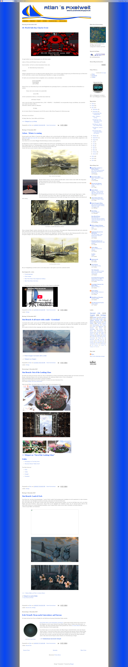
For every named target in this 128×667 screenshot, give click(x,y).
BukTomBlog (94, 290)
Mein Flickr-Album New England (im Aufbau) (35, 278)
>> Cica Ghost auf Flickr (27, 597)
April (94, 147)
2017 (93, 107)
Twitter (26, 471)
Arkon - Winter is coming (32, 133)
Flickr (26, 469)
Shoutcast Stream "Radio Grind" (32, 463)
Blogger (72, 664)
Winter (100, 327)
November (95, 111)
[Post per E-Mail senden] (58, 125)
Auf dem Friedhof (95, 298)
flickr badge (103, 72)
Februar (95, 151)
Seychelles (92, 329)
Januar (94, 153)
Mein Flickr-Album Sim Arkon (31, 281)
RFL (96, 341)
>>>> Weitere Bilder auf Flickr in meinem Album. (33, 593)
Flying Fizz (101, 338)
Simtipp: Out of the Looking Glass (35, 381)
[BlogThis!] (62, 125)
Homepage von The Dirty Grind (32, 461)
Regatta (98, 335)
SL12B (93, 336)
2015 (93, 158)
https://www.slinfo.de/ (97, 197)
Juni (94, 143)
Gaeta (91, 333)
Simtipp (27, 312)
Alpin (98, 339)
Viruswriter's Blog (95, 176)
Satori (102, 332)
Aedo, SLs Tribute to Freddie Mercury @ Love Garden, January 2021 (97, 272)
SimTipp (44, 21)
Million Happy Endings (97, 225)
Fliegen (104, 325)
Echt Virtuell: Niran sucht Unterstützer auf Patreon (42, 615)
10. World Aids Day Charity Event (35, 28)
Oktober (95, 135)
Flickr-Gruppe (28, 276)
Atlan (92, 354)
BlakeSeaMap (96, 325)
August (94, 139)
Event (94, 319)
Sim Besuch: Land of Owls (32, 496)
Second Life (28, 607)
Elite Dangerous (95, 345)
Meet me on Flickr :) (95, 286)
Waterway (101, 326)
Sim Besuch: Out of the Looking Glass (36, 372)
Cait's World (94, 190)
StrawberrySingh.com (96, 240)
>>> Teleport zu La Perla (29, 121)
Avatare (101, 319)
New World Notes (95, 216)
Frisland (96, 346)
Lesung (91, 341)
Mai (94, 145)
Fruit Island (97, 342)
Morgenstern (100, 330)
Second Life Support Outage (97, 199)
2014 (93, 160)
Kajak (97, 333)
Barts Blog (94, 211)
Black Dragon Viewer (32, 639)
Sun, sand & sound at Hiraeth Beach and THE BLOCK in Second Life (97, 171)
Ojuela (92, 255)
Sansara (92, 332)
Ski (98, 343)
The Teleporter (95, 270)
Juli (94, 141)
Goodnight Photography (97, 277)
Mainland (98, 322)
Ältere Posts (83, 650)
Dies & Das (93, 260)
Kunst (94, 326)
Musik (91, 330)
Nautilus (92, 327)
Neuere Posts (26, 650)
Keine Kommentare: (51, 125)
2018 (93, 105)
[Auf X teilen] (64, 125)
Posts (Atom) (58, 654)
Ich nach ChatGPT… (95, 212)
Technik (104, 335)
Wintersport (103, 343)
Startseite (25, 21)
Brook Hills (101, 341)
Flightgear (91, 346)
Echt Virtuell (94, 264)
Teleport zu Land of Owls (30, 596)
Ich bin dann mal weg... (96, 265)
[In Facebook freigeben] (65, 125)
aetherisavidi (94, 259)
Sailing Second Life (96, 320)
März (94, 149)
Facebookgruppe (29, 274)
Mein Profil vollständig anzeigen (97, 356)
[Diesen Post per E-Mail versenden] (61, 125)
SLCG (103, 342)
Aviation (98, 336)
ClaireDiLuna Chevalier (97, 297)
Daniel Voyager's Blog (97, 203)
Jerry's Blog (94, 247)
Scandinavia (92, 343)
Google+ (27, 474)
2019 (93, 103)
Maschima (92, 339)
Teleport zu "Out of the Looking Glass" (40, 455)
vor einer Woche (76, 625)
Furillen (93, 254)
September (95, 137)
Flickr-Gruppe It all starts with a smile (36, 355)
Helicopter (92, 335)
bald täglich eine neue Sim (31, 137)
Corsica (101, 329)
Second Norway (102, 323)
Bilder (91, 322)
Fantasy (102, 345)
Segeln (38, 21)
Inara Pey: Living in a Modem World (96, 168)
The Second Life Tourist (97, 302)
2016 (93, 156)
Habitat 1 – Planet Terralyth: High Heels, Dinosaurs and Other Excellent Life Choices (97, 192)
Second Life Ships (53, 21)
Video (102, 333)
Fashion (91, 342)
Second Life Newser (96, 183)
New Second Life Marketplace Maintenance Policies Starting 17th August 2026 (97, 205)
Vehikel (104, 317)
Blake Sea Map (62, 21)
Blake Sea (32, 21)
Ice (103, 339)
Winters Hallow (94, 303)
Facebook (27, 476)
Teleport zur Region (30, 359)
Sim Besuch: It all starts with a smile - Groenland (41, 320)
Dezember (95, 109)
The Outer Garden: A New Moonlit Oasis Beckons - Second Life (96, 235)
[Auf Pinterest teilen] (66, 125)
